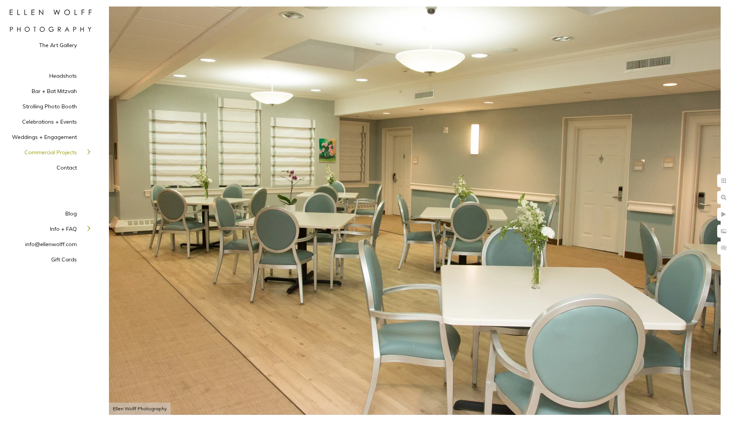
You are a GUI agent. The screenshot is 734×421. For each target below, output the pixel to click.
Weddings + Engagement (44, 137)
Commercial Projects (50, 152)
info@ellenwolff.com (51, 244)
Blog (71, 213)
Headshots (63, 75)
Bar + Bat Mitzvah (54, 91)
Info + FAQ (63, 228)
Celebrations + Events (49, 121)
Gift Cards (64, 259)
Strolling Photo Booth (50, 106)
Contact (67, 167)
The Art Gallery (58, 45)
